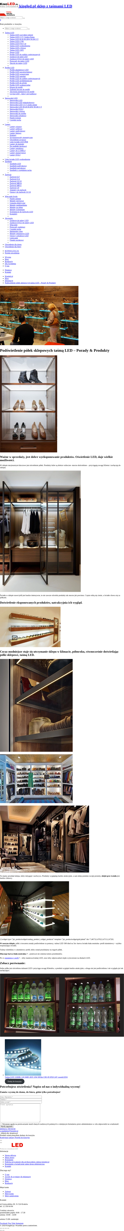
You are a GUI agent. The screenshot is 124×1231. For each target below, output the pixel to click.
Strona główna (10, 1155)
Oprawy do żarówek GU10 (20, 192)
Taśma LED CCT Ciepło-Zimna (22, 37)
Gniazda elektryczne (17, 203)
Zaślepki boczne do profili (20, 89)
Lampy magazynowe (18, 153)
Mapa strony (9, 1158)
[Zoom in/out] (8, 1228)
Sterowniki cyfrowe (17, 111)
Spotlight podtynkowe (18, 166)
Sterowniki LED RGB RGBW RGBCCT (26, 107)
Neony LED (14, 52)
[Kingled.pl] (14, 1149)
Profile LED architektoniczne (21, 81)
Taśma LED (9, 33)
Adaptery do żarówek (18, 190)
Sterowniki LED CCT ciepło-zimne (23, 105)
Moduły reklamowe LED (19, 234)
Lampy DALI (15, 155)
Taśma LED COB (17, 41)
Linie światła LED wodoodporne (17, 159)
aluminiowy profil (12, 958)
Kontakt (8, 272)
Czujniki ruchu (15, 120)
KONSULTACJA (12, 251)
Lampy (7, 124)
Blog (7, 259)
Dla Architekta (10, 264)
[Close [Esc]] (1, 1228)
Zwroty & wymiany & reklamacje (18, 1177)
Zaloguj (8, 1191)
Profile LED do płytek (18, 83)
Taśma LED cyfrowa (18, 48)
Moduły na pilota (16, 207)
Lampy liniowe (15, 133)
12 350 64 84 (7, 1129)
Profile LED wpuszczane (19, 74)
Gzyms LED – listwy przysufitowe (23, 94)
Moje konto (9, 1194)
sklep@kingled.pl (9, 1131)
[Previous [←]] (1, 1230)
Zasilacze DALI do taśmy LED (22, 59)
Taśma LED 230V (17, 50)
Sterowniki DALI (16, 109)
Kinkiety (13, 135)
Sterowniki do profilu (18, 113)
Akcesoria (9, 218)
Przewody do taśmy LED (19, 61)
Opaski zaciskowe (17, 240)
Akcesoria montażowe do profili (22, 92)
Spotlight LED (15, 164)
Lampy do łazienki (17, 144)
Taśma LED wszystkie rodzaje (21, 35)
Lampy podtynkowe (17, 131)
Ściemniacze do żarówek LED (21, 212)
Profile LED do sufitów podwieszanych (25, 55)
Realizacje (9, 261)
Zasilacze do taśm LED (19, 57)
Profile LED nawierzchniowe (21, 72)
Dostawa (8, 270)
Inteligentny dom (16, 231)
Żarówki (8, 175)
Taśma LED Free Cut (18, 44)
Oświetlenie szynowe (18, 140)
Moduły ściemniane (17, 210)
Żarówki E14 (15, 179)
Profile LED (9, 68)
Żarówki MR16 (16, 183)
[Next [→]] (3, 1230)
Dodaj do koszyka (15, 1081)
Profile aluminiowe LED (19, 70)
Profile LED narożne (18, 76)
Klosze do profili (16, 87)
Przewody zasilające (17, 227)
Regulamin (9, 1160)
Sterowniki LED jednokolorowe (22, 103)
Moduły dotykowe (17, 201)
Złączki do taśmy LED (18, 63)
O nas (7, 266)
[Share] (3, 1228)
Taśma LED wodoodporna (20, 46)
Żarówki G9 (14, 188)
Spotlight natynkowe (18, 168)
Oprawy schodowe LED (19, 236)
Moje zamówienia (12, 1196)
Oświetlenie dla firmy (13, 247)
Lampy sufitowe (16, 129)
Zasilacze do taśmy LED (19, 220)
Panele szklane (15, 199)
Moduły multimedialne (18, 205)
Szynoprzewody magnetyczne (21, 137)
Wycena (8, 257)
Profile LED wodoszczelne (20, 85)
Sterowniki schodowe (18, 116)
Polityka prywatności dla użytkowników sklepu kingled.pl (27, 1162)
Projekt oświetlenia (12, 253)
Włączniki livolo (11, 196)
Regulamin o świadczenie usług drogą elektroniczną (25, 1164)
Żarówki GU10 (16, 181)
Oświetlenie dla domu (13, 244)
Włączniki (13, 225)
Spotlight (8, 162)
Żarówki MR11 (16, 186)
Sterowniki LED (11, 98)
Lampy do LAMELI (17, 151)
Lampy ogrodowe (16, 148)
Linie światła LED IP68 (19, 142)
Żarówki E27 (15, 177)
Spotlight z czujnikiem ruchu (21, 170)
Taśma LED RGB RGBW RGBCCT (24, 39)
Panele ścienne (15, 118)
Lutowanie (14, 238)
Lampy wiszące (16, 127)
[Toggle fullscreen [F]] (6, 1228)
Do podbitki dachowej (18, 146)
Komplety (13, 214)
